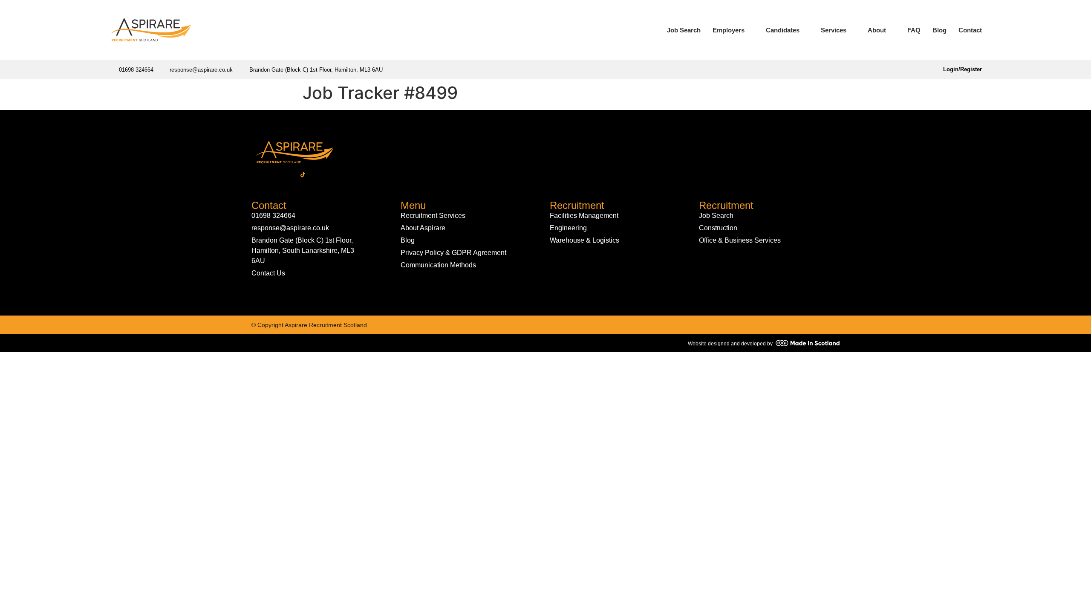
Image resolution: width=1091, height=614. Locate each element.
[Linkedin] (272, 174)
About (877, 30)
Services (833, 30)
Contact (970, 30)
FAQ (914, 30)
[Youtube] (332, 174)
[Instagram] (317, 174)
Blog (939, 30)
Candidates (782, 30)
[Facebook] (257, 174)
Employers (729, 30)
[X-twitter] (287, 174)
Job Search (684, 30)
